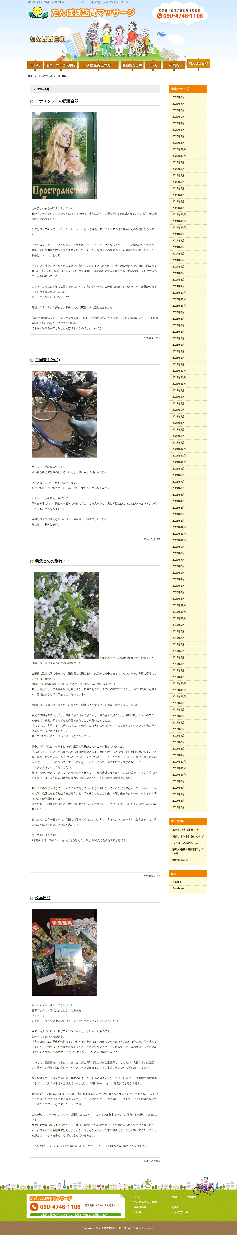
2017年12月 (179, 761)
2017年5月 (178, 807)
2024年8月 (178, 240)
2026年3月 (178, 129)
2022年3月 (178, 429)
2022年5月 (178, 416)
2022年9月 (178, 390)
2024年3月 (178, 273)
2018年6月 (178, 722)
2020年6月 (178, 566)
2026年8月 (178, 97)
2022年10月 (179, 383)
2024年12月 (179, 214)
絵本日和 (42, 898)
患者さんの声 (131, 65)
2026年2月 (178, 136)
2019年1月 (178, 677)
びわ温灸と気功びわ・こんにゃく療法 (98, 65)
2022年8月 (178, 396)
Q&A (152, 65)
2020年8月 (178, 553)
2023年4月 (178, 344)
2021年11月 (179, 455)
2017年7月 (178, 794)
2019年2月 (178, 670)
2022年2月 (178, 435)
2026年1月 (178, 142)
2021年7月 (178, 481)
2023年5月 (178, 338)
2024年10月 (179, 227)
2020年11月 (179, 533)
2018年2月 (178, 748)
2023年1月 (178, 364)
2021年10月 (179, 461)
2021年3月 (178, 507)
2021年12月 (179, 448)
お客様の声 (139, 1207)
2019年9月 (178, 624)
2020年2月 (178, 592)
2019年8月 (178, 631)
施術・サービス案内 (60, 65)
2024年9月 (178, 234)
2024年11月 (179, 221)
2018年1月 (178, 755)
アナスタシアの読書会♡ (56, 101)
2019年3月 (178, 663)
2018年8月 (178, 709)
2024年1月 (178, 286)
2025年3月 (178, 201)
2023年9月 (178, 312)
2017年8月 (178, 787)
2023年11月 (179, 299)
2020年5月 (178, 572)
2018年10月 (179, 696)
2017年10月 (179, 774)
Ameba (176, 881)
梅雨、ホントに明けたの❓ (188, 836)
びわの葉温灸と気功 (145, 1202)
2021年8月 (178, 475)
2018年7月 (178, 716)
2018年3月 (178, 742)
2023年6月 (178, 331)
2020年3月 (178, 585)
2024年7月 (178, 247)
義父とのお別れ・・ (52, 561)
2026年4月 (178, 123)
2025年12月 (179, 149)
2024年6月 (178, 253)
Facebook (178, 888)
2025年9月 (178, 162)
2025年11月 (179, 155)
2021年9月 (178, 468)
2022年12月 (179, 370)
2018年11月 (179, 690)
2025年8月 (178, 168)
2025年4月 (178, 195)
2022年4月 (178, 422)
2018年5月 (178, 729)
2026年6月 (178, 110)
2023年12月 (179, 292)
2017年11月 (179, 768)
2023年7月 (178, 325)
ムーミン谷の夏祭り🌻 (185, 829)
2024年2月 (178, 279)
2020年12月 (179, 527)
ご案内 (137, 1212)
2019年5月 (178, 650)
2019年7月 (178, 637)
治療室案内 (174, 65)
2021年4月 (178, 501)
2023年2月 (178, 357)
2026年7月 (178, 103)
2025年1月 (178, 208)
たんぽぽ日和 (198, 65)
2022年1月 (178, 442)
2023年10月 (179, 305)
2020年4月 (178, 579)
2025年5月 (178, 188)
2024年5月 (178, 260)
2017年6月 (178, 800)
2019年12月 (179, 605)
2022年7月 (178, 403)
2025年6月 (178, 181)
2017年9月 (178, 781)
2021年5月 (178, 494)
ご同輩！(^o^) (47, 359)
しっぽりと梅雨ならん (185, 842)
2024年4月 (178, 266)
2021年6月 (178, 488)
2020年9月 (178, 546)
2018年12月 (179, 683)
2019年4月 (178, 657)
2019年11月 (179, 611)
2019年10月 (179, 618)
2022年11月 (179, 377)
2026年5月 (178, 116)
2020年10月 (179, 540)
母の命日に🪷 (180, 859)
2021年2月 (178, 514)
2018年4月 (178, 735)
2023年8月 (178, 318)
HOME (35, 65)
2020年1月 (178, 598)
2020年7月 (178, 559)
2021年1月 (178, 520)
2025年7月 (178, 175)
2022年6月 (178, 409)
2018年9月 (178, 703)
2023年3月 (178, 351)
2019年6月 (178, 644)
